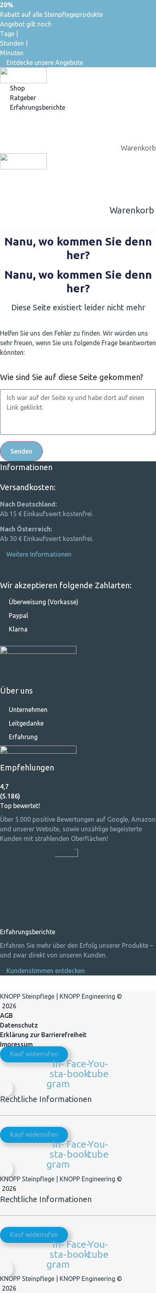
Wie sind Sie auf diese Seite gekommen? (71, 377)
